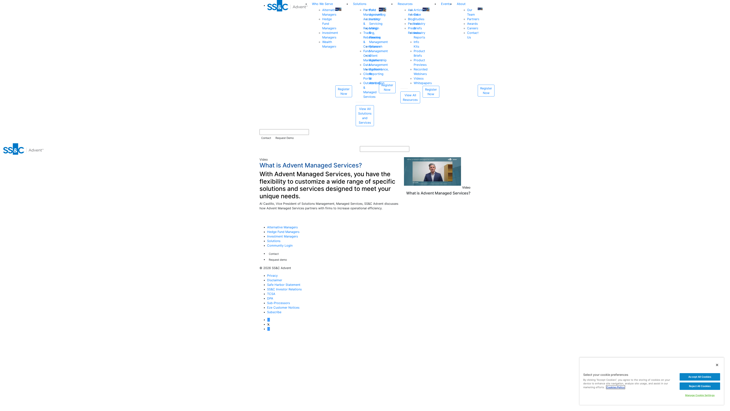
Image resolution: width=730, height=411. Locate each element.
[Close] (717, 365)
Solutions (359, 4)
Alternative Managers (282, 227)
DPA (270, 298)
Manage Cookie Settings (700, 395)
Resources (405, 4)
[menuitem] (288, 63)
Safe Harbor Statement (283, 285)
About (461, 4)
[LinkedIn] (268, 329)
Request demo (278, 259)
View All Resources (410, 97)
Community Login (280, 245)
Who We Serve (322, 4)
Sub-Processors (278, 303)
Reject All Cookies (700, 386)
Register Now (344, 91)
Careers (472, 28)
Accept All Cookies (699, 376)
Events (446, 4)
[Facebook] (268, 320)
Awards (472, 23)
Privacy (272, 275)
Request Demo (284, 137)
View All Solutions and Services (364, 115)
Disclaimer (274, 280)
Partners (473, 19)
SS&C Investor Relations (284, 289)
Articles (419, 10)
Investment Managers (282, 236)
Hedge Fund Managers (283, 232)
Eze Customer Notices (283, 307)
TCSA (271, 294)
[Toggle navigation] (724, 149)
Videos (419, 78)
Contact (266, 137)
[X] (268, 324)
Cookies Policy (615, 387)
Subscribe (274, 312)
